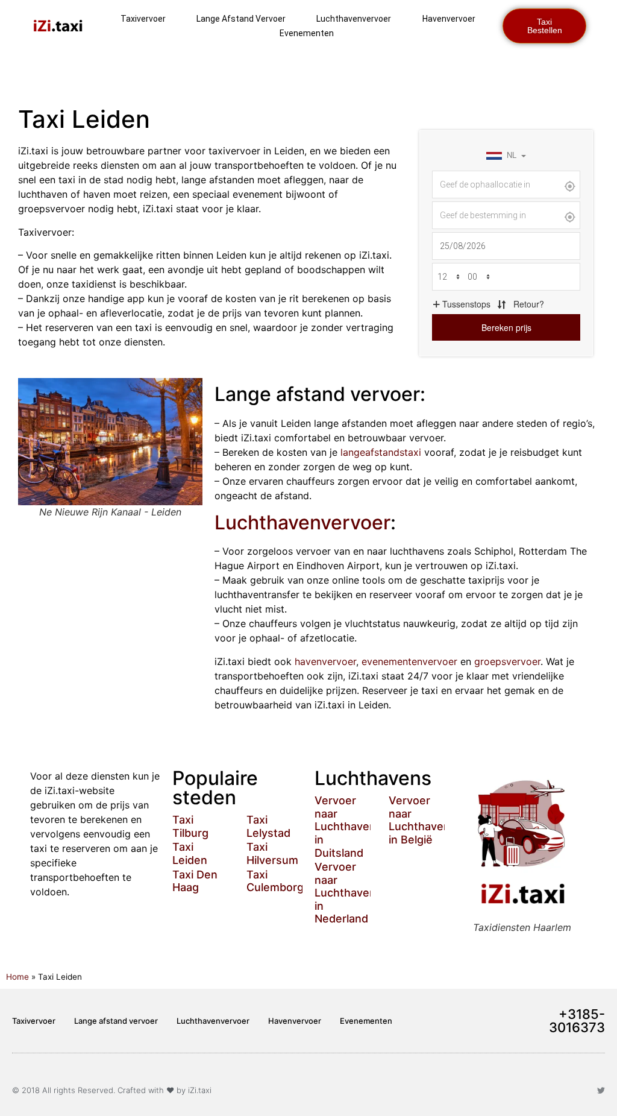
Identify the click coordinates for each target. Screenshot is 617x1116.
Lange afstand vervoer (241, 19)
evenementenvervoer (409, 661)
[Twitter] (601, 1090)
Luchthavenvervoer (353, 19)
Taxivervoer (143, 19)
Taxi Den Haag (195, 881)
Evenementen (307, 33)
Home (17, 977)
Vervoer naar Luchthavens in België (422, 820)
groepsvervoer (507, 661)
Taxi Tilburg (190, 826)
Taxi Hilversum (272, 853)
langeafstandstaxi (380, 452)
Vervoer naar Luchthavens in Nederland (348, 892)
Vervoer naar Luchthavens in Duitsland (348, 826)
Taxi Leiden (189, 853)
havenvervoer (325, 661)
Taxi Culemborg (275, 881)
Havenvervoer (448, 19)
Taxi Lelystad (268, 826)
